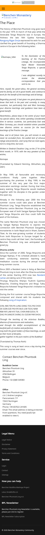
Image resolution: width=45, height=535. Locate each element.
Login (4, 466)
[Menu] (3, 8)
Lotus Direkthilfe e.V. (10, 492)
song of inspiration (17, 300)
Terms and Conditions (10, 453)
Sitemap (5, 475)
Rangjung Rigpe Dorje (10, 40)
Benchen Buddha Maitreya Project (15, 487)
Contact (5, 470)
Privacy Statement (9, 449)
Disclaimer (6, 444)
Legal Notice (7, 440)
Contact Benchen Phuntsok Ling (19, 358)
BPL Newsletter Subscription (13, 516)
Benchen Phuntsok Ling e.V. (13, 496)
